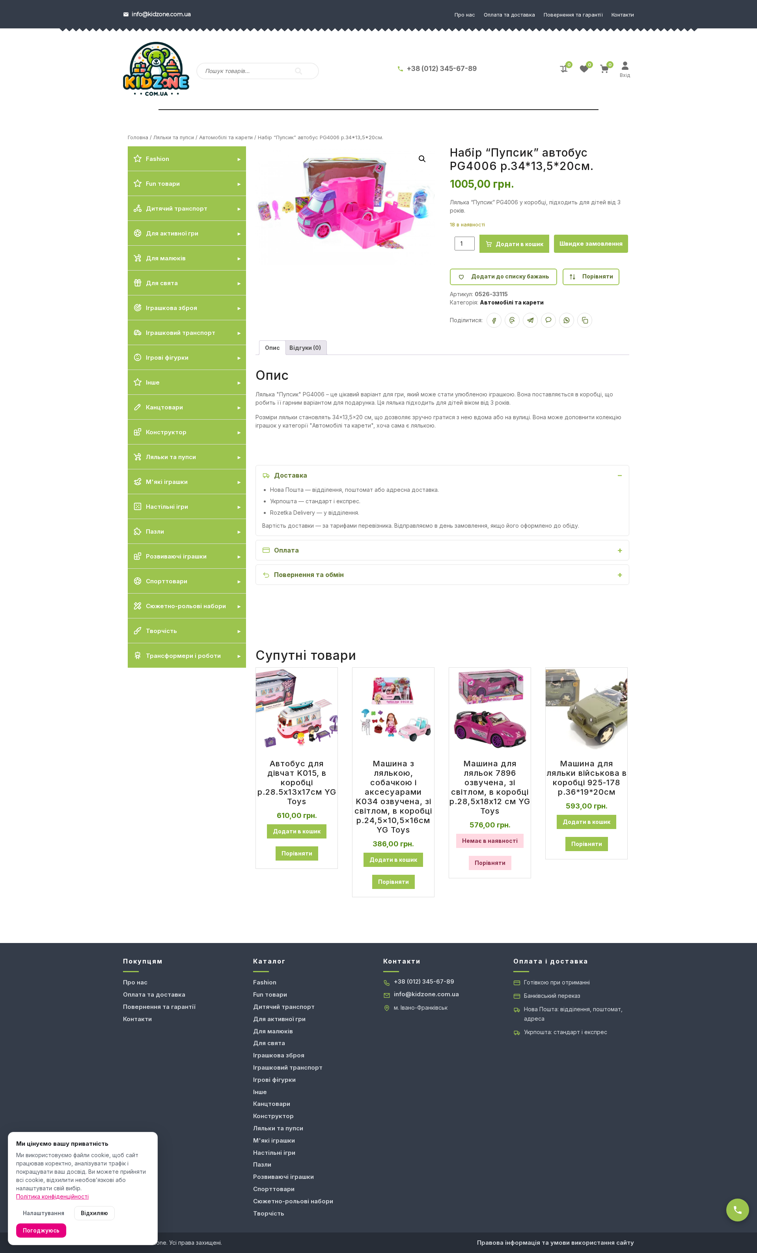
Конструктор (273, 1116)
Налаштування (43, 1213)
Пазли (262, 1164)
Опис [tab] (272, 347)
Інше (260, 1092)
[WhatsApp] (566, 320)
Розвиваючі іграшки (283, 1176)
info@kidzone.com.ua (426, 994)
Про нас (465, 14)
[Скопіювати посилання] (584, 320)
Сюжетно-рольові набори (293, 1201)
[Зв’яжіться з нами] (737, 1210)
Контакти (623, 14)
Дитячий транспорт (284, 1006)
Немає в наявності (490, 840)
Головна (138, 137)
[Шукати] (298, 71)
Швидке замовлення (591, 243)
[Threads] (512, 320)
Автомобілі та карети (226, 137)
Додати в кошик (519, 244)
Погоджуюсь (41, 1230)
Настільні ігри (274, 1152)
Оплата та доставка (509, 14)
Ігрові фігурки (274, 1079)
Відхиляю (94, 1213)
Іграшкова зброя (278, 1055)
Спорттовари (274, 1189)
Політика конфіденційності (52, 1196)
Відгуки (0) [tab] (305, 347)
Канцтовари (271, 1103)
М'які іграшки (274, 1140)
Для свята (269, 1043)
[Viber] (548, 320)
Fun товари (270, 994)
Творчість (268, 1213)
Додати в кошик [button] (297, 831)
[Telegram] (530, 320)
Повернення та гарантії (573, 14)
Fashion (264, 982)
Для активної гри (279, 1019)
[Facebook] (494, 320)
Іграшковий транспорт (288, 1067)
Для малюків (273, 1031)
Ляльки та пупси (173, 137)
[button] (422, 159)
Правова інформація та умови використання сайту (555, 1242)
